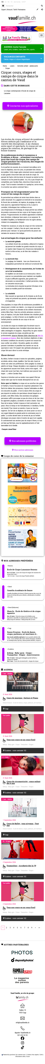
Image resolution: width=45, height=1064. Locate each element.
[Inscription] (37, 10)
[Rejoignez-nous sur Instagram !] (22, 1043)
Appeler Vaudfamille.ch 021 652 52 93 (22, 1034)
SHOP (24, 2)
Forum (28, 1056)
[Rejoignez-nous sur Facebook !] (22, 1038)
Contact (29, 1054)
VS (12, 2)
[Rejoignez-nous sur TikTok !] (22, 1047)
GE (5, 2)
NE (9, 2)
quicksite (12, 1054)
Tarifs (41, 1054)
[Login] (42, 10)
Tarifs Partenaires (19, 10)
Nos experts (35, 1054)
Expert (3, 10)
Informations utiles (20, 1056)
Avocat (9, 10)
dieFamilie (17, 2)
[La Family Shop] (16, 38)
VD (2, 2)
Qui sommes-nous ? (21, 1054)
